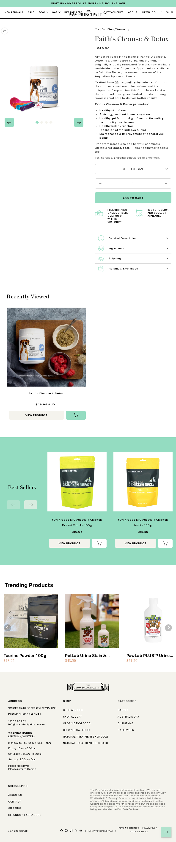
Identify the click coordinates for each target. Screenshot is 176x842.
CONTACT (14, 802)
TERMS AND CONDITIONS (130, 828)
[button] (44, 13)
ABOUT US (15, 795)
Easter (123, 710)
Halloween (126, 730)
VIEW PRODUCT (36, 415)
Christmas (125, 723)
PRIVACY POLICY (151, 828)
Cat (97, 29)
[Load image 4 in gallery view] (50, 122)
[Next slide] (30, 504)
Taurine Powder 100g (25, 655)
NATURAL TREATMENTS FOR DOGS (86, 737)
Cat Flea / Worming (115, 29)
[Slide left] (9, 122)
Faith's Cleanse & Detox (46, 394)
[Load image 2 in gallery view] (41, 122)
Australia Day (128, 717)
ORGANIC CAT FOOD (76, 730)
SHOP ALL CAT (72, 717)
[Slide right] (78, 122)
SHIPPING (14, 808)
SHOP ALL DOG (73, 710)
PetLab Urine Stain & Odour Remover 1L (85, 655)
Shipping (120, 157)
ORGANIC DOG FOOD (77, 723)
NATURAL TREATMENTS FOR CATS (85, 743)
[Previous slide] (13, 504)
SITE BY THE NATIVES (139, 832)
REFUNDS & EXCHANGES (24, 815)
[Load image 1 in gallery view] (37, 122)
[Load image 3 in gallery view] (46, 122)
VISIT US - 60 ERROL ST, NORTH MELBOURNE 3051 (88, 4)
